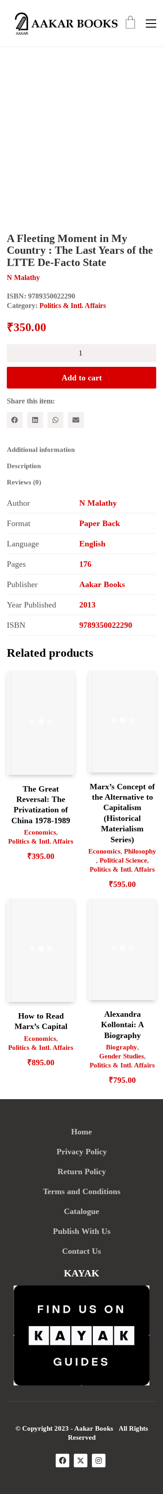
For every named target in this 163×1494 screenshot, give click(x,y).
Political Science (123, 860)
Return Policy (82, 1171)
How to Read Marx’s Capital (40, 1021)
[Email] (76, 420)
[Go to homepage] (63, 23)
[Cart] (130, 23)
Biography (121, 1047)
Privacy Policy (82, 1151)
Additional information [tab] (41, 449)
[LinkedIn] (35, 420)
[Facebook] (15, 420)
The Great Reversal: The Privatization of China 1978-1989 (40, 804)
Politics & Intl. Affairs (72, 305)
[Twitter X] (80, 1460)
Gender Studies (121, 1056)
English (92, 543)
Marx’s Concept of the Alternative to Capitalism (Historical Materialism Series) (122, 813)
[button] (151, 23)
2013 (87, 604)
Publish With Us (81, 1231)
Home (81, 1131)
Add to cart (82, 377)
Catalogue (81, 1211)
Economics (40, 832)
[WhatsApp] (55, 420)
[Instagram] (98, 1460)
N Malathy (98, 502)
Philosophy (140, 851)
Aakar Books (102, 584)
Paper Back (99, 523)
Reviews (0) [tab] (24, 482)
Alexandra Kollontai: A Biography (122, 1025)
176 (85, 564)
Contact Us (81, 1251)
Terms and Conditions (81, 1191)
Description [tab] (24, 466)
